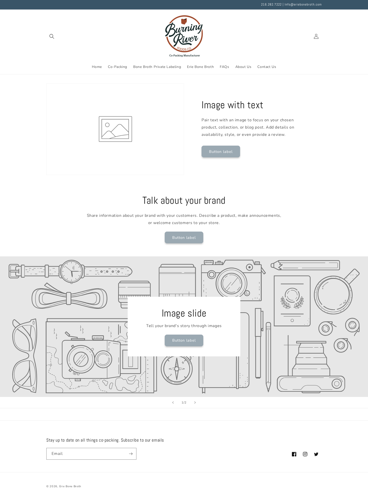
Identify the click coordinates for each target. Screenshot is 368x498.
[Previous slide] (172, 402)
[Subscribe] (130, 454)
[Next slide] (195, 402)
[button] (51, 36)
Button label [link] (221, 151)
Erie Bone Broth (70, 486)
